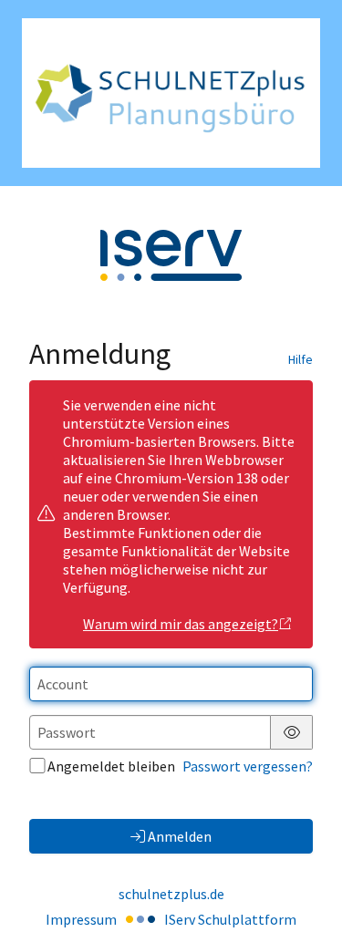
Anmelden (180, 836)
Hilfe (300, 359)
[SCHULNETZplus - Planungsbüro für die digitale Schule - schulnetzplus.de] (171, 93)
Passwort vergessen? (247, 766)
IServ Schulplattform (230, 919)
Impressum (81, 919)
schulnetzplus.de (171, 894)
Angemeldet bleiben (111, 766)
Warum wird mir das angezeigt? (180, 624)
